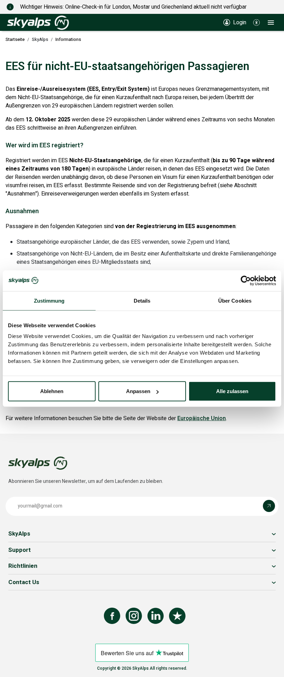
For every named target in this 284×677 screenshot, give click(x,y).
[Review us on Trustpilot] (177, 616)
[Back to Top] (271, 664)
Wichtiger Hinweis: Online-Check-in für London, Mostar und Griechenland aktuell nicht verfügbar (133, 7)
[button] (256, 22)
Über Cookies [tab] (234, 300)
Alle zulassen (232, 391)
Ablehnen (51, 391)
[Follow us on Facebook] (112, 616)
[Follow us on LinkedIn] (155, 616)
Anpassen (138, 391)
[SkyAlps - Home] (38, 22)
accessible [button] (9, 650)
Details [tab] (142, 300)
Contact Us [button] (23, 582)
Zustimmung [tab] (49, 300)
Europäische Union (201, 418)
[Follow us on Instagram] (133, 616)
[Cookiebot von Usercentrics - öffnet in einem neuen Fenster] (245, 280)
